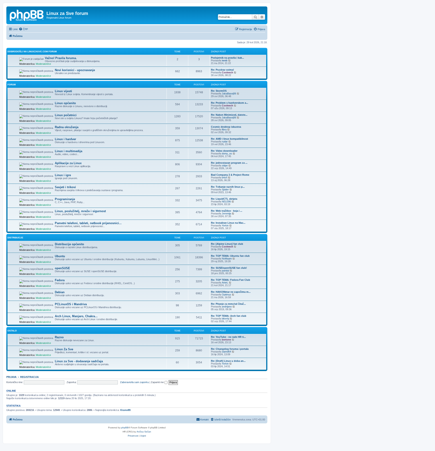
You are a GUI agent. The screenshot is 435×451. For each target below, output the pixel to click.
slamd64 (226, 351)
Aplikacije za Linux (68, 163)
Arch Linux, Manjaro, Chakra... (76, 316)
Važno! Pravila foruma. (61, 58)
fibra (224, 129)
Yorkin (225, 225)
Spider (225, 189)
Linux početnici (66, 115)
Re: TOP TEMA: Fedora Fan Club (230, 279)
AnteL (225, 282)
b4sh (224, 177)
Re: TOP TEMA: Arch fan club (228, 315)
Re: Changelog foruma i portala (230, 349)
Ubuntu (60, 256)
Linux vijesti (63, 91)
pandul (225, 270)
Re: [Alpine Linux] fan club (227, 243)
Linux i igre (63, 175)
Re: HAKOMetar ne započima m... (231, 291)
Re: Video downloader (224, 150)
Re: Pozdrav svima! (222, 69)
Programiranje (65, 199)
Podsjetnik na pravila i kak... (227, 57)
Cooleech (227, 72)
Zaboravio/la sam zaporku (134, 382)
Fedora (60, 280)
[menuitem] (23, 29)
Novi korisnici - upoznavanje (75, 70)
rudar (225, 141)
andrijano (227, 306)
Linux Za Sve (64, 349)
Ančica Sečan (144, 431)
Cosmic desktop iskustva (226, 126)
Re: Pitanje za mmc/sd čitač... (228, 303)
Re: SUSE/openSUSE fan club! (229, 267)
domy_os (227, 153)
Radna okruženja (66, 127)
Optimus (226, 294)
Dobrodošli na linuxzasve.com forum (32, 51)
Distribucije (15, 237)
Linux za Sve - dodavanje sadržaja (79, 361)
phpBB (124, 427)
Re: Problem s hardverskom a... (229, 102)
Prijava (11, 377)
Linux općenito (65, 103)
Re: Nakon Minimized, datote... (229, 114)
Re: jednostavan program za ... (229, 162)
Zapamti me (157, 382)
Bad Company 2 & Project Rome (230, 174)
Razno (59, 337)
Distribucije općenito (69, 244)
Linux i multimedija (68, 151)
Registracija (29, 377)
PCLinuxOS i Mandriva (71, 304)
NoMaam (227, 258)
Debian (60, 292)
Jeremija (226, 213)
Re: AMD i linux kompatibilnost (229, 138)
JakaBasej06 (229, 93)
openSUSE (62, 268)
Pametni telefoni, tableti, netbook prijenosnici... (88, 223)
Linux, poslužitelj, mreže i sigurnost (80, 211)
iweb (224, 60)
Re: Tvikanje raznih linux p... (228, 186)
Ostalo (12, 330)
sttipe (225, 165)
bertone (226, 339)
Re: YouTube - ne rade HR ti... (228, 337)
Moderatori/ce (43, 63)
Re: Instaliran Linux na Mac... (228, 222)
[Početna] (26, 14)
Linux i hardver (65, 139)
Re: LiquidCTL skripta (224, 198)
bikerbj (225, 318)
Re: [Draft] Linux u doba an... (228, 361)
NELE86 (226, 201)
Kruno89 (125, 410)
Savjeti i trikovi (65, 187)
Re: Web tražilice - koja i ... (226, 210)
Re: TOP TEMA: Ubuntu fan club (230, 255)
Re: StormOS (219, 90)
